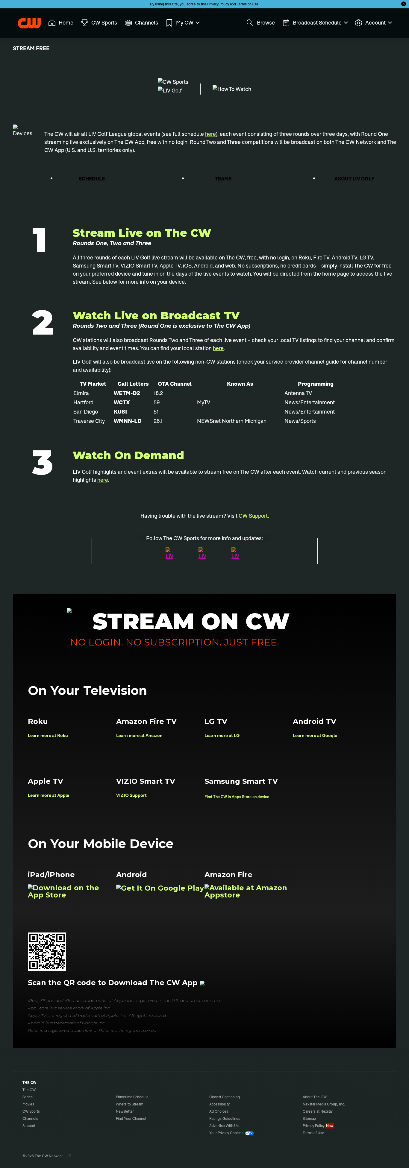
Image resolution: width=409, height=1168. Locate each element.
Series (27, 1097)
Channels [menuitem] (146, 22)
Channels (30, 1118)
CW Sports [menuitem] (104, 22)
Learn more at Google (315, 735)
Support (28, 1125)
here (210, 133)
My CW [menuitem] (184, 22)
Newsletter (125, 1111)
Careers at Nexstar (318, 1111)
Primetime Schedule (132, 1097)
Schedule (92, 179)
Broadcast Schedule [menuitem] (317, 22)
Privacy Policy (218, 4)
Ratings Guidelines (224, 1118)
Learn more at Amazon (139, 735)
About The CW (315, 1097)
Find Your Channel (131, 1118)
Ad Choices (218, 1111)
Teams (223, 179)
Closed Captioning (224, 1097)
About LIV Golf (354, 179)
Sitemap (309, 1118)
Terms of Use (247, 4)
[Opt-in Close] (403, 3)
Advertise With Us (224, 1125)
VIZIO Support (131, 795)
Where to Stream (129, 1104)
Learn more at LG (222, 735)
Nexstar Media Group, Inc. (324, 1104)
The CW (25, 21)
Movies (28, 1104)
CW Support (253, 515)
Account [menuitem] (375, 22)
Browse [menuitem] (266, 22)
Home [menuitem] (66, 22)
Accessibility (219, 1104)
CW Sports (31, 1111)
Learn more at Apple (48, 795)
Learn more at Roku (48, 735)
